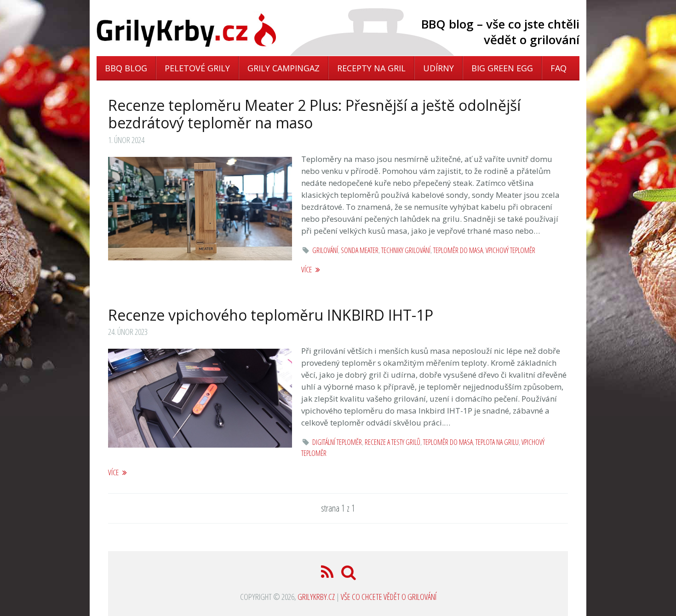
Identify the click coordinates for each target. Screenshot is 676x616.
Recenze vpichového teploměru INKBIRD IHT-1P (270, 315)
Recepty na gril (371, 68)
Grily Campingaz (283, 68)
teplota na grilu (497, 442)
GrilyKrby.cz (316, 596)
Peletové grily (197, 68)
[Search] (349, 575)
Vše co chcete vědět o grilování (388, 596)
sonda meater (359, 250)
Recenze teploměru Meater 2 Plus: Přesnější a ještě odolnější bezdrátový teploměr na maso (314, 113)
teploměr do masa (458, 250)
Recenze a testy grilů (392, 442)
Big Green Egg (502, 68)
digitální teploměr (337, 442)
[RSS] (328, 575)
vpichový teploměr (510, 250)
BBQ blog (126, 68)
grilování (325, 250)
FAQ (558, 68)
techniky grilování (405, 250)
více (307, 269)
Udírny (438, 68)
